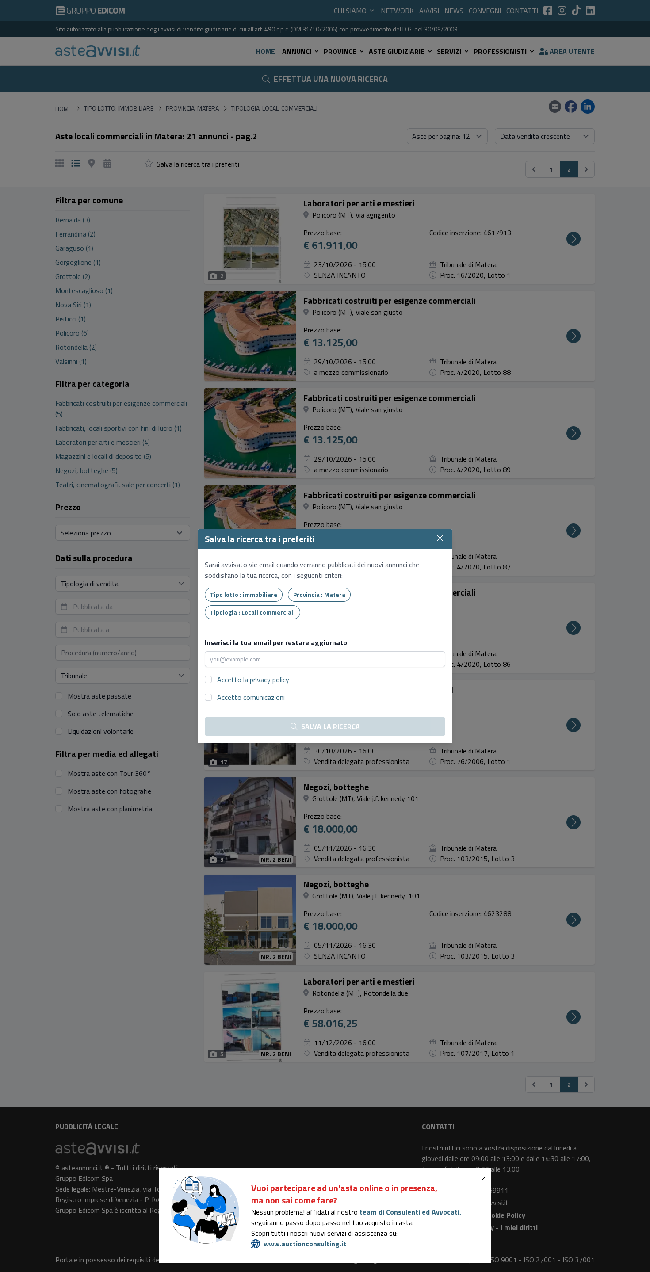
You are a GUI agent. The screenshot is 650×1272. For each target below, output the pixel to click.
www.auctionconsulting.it (305, 1243)
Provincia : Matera (319, 594)
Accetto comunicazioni (251, 697)
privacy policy (269, 679)
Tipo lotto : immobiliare (243, 594)
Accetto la (253, 679)
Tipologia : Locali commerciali (252, 612)
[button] (485, 1178)
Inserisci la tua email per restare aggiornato (276, 642)
